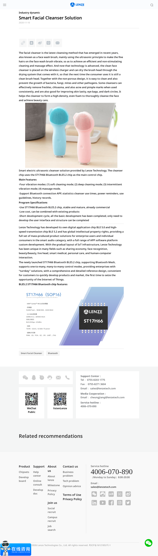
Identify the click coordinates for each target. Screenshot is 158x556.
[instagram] (119, 503)
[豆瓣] (48, 43)
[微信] (25, 377)
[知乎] (119, 494)
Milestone (54, 485)
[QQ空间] (31, 43)
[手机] (67, 377)
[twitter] (128, 503)
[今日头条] (111, 494)
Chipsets (24, 472)
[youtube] (102, 503)
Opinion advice (72, 486)
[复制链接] (23, 43)
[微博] (40, 43)
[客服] (49, 377)
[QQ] (34, 377)
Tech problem (71, 481)
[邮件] (57, 43)
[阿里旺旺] (42, 377)
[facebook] (111, 503)
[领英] (94, 503)
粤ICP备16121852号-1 (100, 545)
